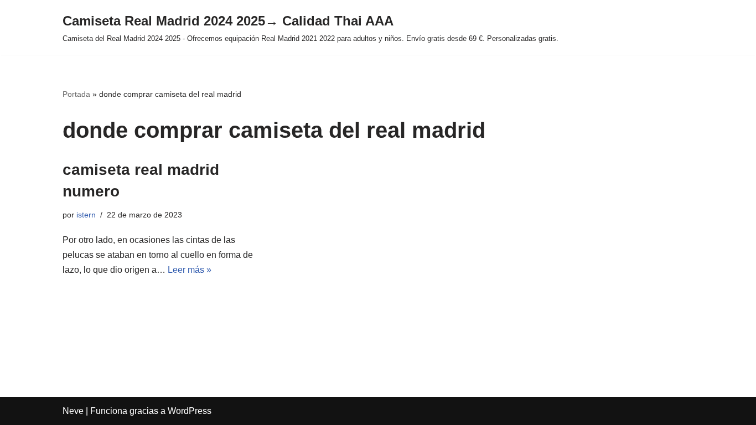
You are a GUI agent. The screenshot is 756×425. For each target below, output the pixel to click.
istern (86, 214)
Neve (73, 411)
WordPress (189, 411)
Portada (76, 94)
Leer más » (189, 269)
